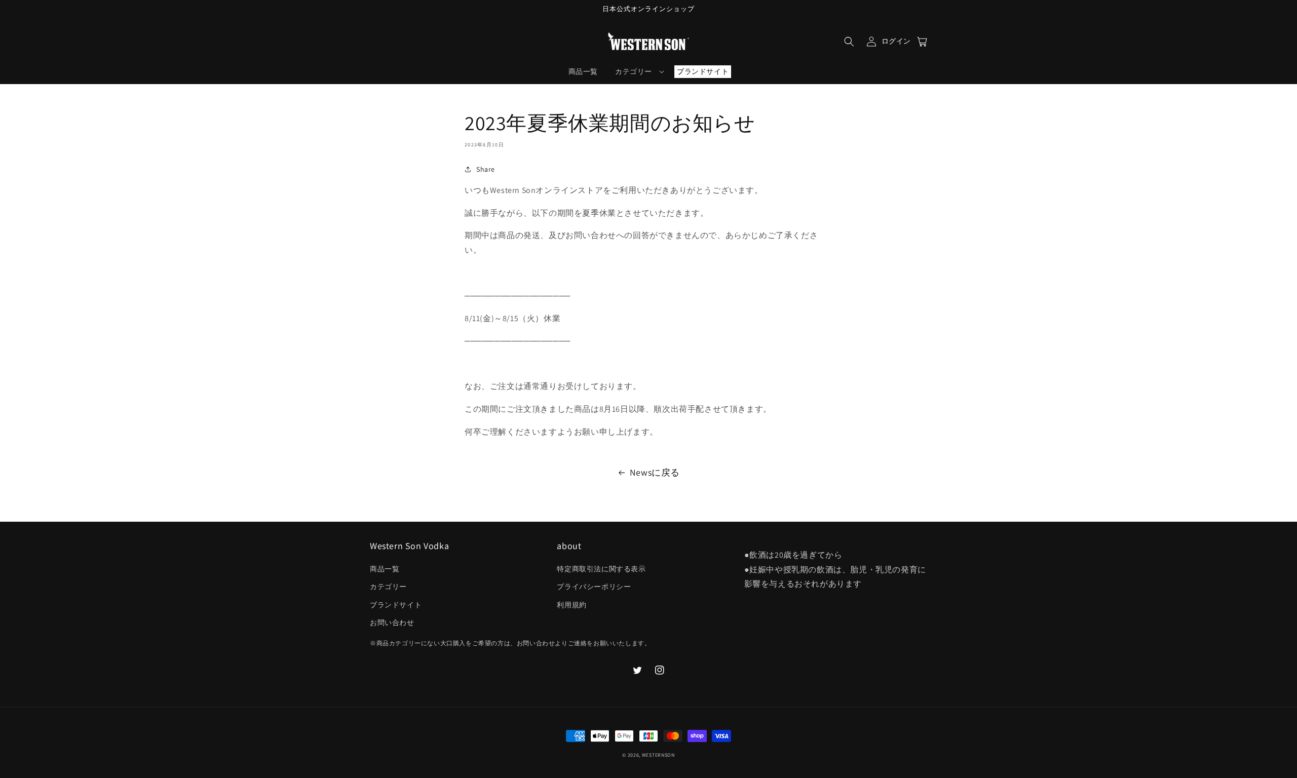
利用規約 (571, 604)
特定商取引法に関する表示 (601, 568)
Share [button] (485, 169)
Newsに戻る (655, 472)
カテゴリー (388, 586)
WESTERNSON (658, 755)
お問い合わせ (392, 622)
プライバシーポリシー (594, 586)
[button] (849, 41)
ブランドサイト (396, 604)
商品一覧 (384, 568)
